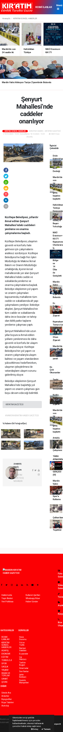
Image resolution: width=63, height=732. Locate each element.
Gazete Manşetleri (24, 681)
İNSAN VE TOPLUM (5, 674)
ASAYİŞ (4, 650)
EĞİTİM (4, 657)
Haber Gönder (32, 601)
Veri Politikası (7, 601)
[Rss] (28, 585)
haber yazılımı (6, 725)
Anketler (5, 696)
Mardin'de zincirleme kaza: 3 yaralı (58, 352)
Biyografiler (6, 699)
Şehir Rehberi (22, 675)
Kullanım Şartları (33, 595)
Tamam (47, 729)
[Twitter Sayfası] (8, 585)
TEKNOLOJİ (6, 660)
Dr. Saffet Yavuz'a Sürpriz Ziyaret (56, 309)
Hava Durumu (23, 638)
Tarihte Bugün (22, 663)
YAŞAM (4, 670)
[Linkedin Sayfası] (23, 585)
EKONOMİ (5, 654)
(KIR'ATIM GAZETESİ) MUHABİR (19, 478)
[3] (11, 445)
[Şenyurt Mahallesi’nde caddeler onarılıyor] (23, 152)
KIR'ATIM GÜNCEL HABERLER (25, 18)
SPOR (4, 663)
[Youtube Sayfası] (18, 585)
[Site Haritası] (34, 585)
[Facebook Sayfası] (3, 585)
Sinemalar (23, 668)
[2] (34, 433)
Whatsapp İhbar (33, 598)
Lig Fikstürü (22, 658)
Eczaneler (23, 654)
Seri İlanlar (24, 671)
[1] (11, 433)
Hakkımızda (6, 595)
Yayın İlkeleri (7, 598)
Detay (35, 729)
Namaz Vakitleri (22, 649)
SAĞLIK (4, 667)
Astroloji (5, 705)
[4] (34, 445)
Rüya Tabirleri (7, 702)
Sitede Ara (6, 693)
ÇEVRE (4, 682)
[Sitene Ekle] (39, 585)
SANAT (4, 679)
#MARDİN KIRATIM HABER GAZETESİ (22, 415)
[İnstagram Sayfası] (13, 585)
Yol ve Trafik (22, 643)
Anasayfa (6, 18)
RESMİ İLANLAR (43, 7)
